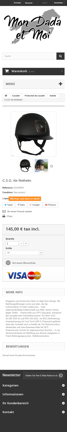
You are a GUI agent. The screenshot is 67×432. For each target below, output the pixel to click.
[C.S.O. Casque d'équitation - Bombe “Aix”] (25, 165)
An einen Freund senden (19, 211)
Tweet (10, 205)
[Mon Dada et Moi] (33, 26)
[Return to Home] (6, 96)
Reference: (7, 188)
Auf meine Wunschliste (23, 263)
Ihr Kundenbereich (15, 403)
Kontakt (17, 3)
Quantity (10, 239)
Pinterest (51, 205)
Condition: (7, 192)
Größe (9, 248)
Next (51, 166)
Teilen (22, 205)
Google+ (36, 205)
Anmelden (58, 3)
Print (9, 216)
